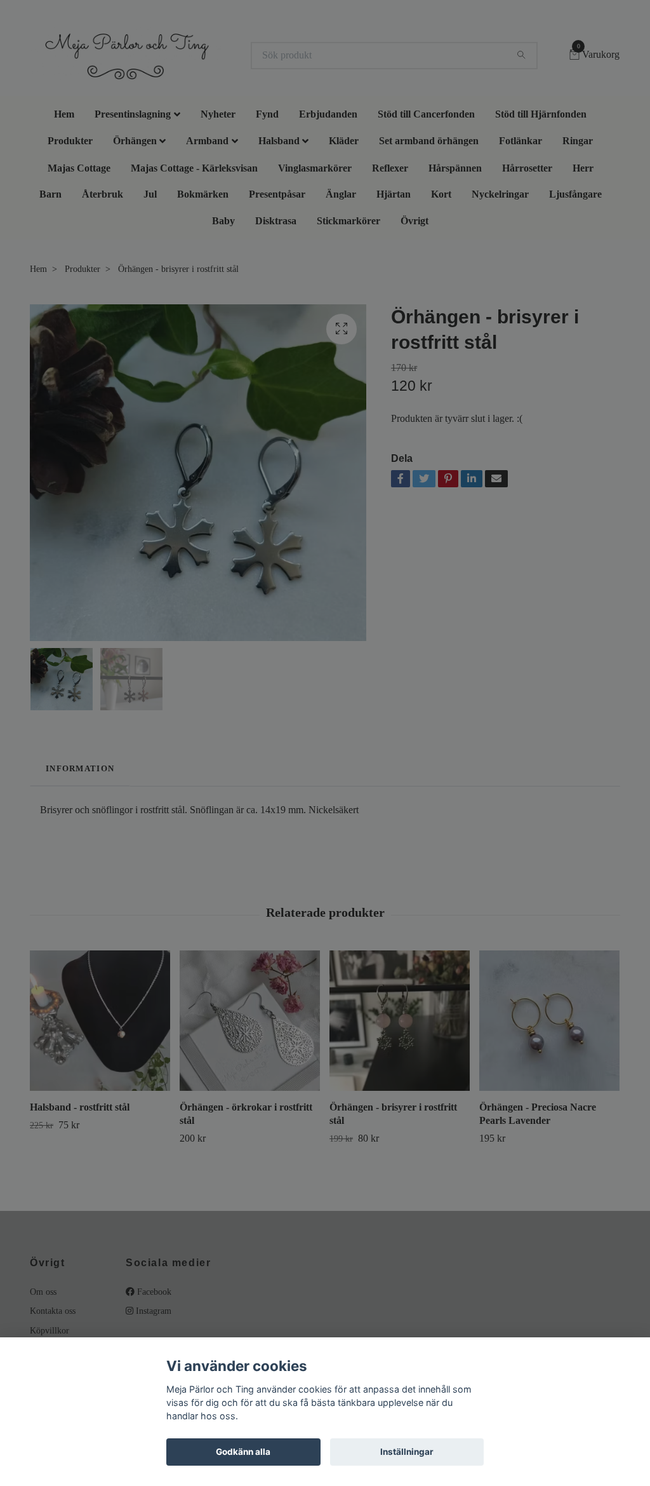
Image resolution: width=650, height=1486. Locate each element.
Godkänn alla (243, 1452)
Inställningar (407, 1452)
